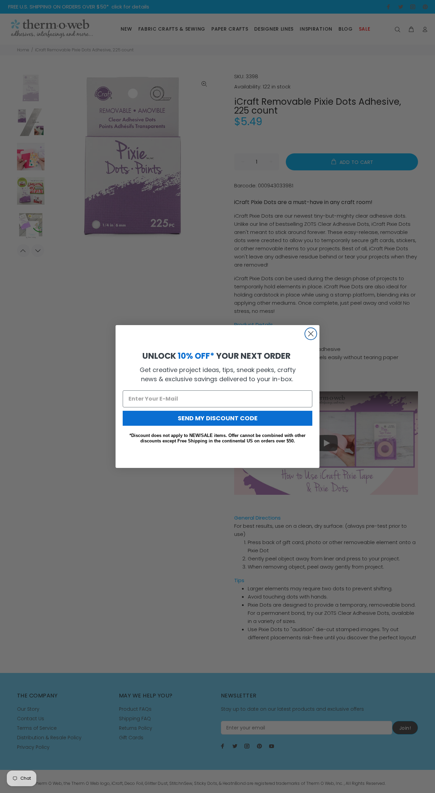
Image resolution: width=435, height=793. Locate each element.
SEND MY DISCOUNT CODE (218, 418)
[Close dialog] (311, 334)
